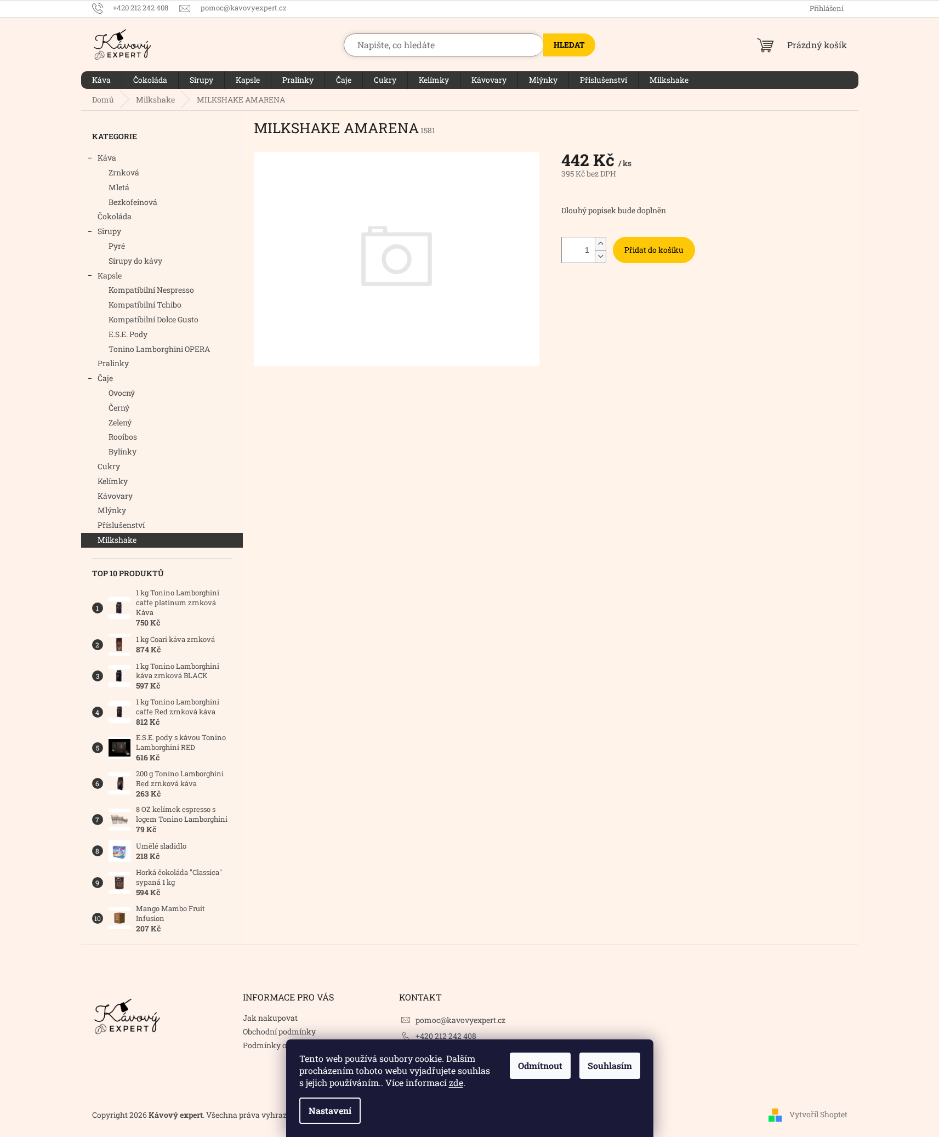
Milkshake (117, 540)
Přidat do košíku (654, 250)
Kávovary (115, 496)
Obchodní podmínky (279, 1031)
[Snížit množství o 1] (600, 256)
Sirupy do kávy (135, 260)
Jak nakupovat (270, 1018)
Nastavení (330, 1110)
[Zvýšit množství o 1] (600, 243)
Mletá (119, 187)
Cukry (109, 466)
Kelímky (113, 481)
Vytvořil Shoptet (818, 1114)
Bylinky (122, 451)
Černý (119, 407)
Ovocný (122, 393)
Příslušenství (121, 525)
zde (456, 1082)
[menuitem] (101, 80)
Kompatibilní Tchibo (145, 304)
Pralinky (113, 363)
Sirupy (109, 231)
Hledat (569, 44)
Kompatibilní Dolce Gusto (153, 319)
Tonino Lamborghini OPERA (159, 349)
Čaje (105, 378)
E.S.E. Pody (128, 334)
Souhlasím (610, 1065)
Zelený (120, 422)
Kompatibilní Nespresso (151, 290)
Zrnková (124, 172)
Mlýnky (112, 510)
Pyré (117, 246)
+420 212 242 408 (446, 1036)
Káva (107, 157)
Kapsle (110, 275)
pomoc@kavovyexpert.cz (460, 1020)
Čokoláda (115, 216)
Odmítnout (540, 1065)
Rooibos (123, 436)
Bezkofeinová (133, 202)
